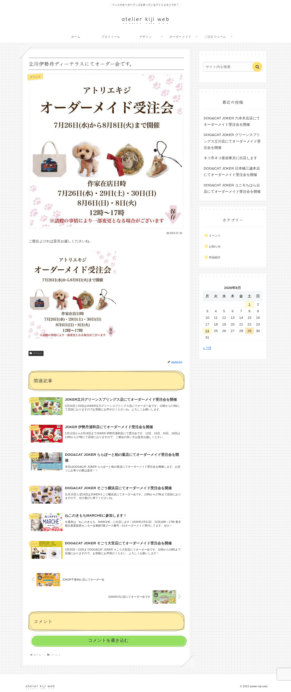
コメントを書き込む (108, 640)
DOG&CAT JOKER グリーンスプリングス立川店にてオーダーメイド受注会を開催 (232, 141)
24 (207, 331)
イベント (37, 353)
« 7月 (207, 348)
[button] (257, 67)
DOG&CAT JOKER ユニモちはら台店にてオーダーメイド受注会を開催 (232, 188)
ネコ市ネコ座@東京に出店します (230, 158)
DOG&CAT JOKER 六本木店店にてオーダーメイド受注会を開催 (232, 121)
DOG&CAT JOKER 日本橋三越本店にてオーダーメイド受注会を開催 (232, 171)
